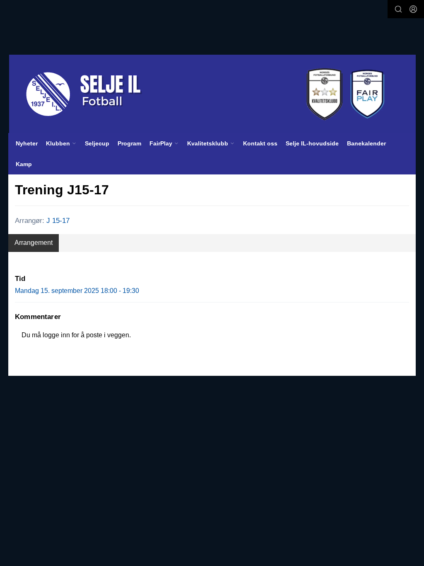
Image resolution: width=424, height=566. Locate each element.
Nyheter (27, 143)
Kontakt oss (260, 143)
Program (129, 143)
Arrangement (33, 242)
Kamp (24, 164)
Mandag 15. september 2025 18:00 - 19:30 (77, 290)
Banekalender (366, 143)
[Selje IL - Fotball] (212, 94)
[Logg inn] (413, 9)
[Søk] (398, 9)
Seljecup (97, 143)
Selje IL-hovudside (312, 143)
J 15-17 (58, 221)
